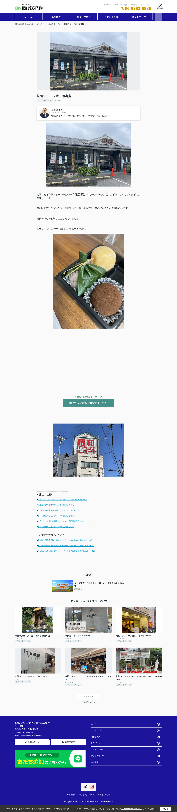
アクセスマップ (97, 756)
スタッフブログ (97, 750)
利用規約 (72, 795)
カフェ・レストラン (45, 100)
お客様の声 (95, 737)
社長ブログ (95, 743)
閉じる (165, 809)
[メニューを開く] (158, 16)
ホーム (28, 17)
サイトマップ (139, 17)
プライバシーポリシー (87, 795)
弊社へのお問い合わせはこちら (88, 402)
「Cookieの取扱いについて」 (131, 809)
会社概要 (56, 17)
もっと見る (88, 696)
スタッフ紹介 (84, 17)
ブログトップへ (88, 702)
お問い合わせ (111, 17)
